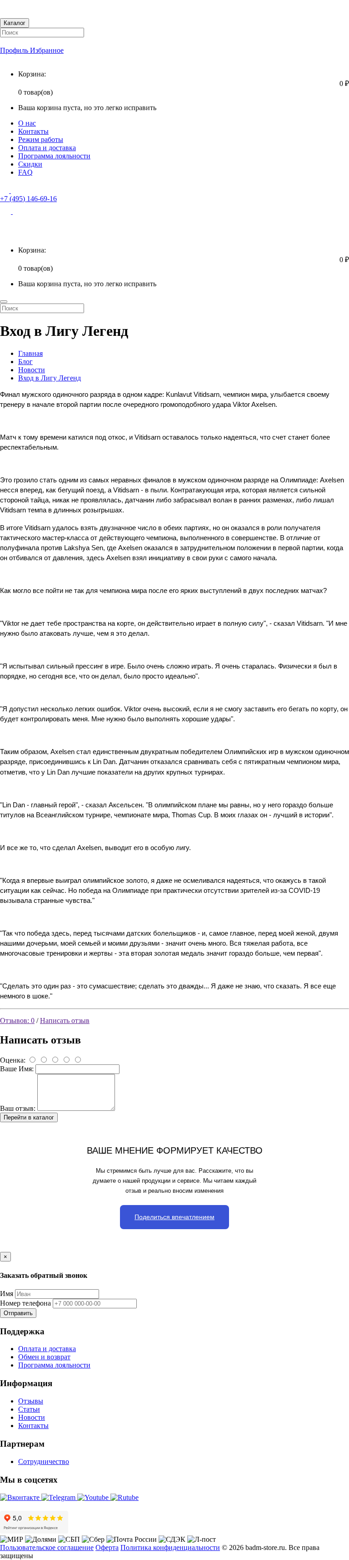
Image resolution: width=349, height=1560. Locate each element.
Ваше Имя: (17, 1069)
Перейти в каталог (29, 1117)
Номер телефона (25, 1303)
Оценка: (12, 1060)
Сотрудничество (43, 1461)
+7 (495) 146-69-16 (28, 199)
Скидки (30, 164)
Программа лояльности (54, 156)
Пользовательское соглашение (47, 1547)
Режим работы (40, 139)
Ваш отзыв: (17, 1108)
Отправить (18, 1313)
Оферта (107, 1547)
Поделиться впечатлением (174, 1217)
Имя (6, 1293)
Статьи (29, 1409)
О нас (27, 123)
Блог (25, 361)
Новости (31, 370)
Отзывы (30, 1401)
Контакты (33, 131)
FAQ (25, 172)
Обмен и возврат (44, 1357)
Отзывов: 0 (17, 1020)
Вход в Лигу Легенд (49, 378)
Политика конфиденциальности (170, 1547)
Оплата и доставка (47, 148)
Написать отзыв (65, 1020)
